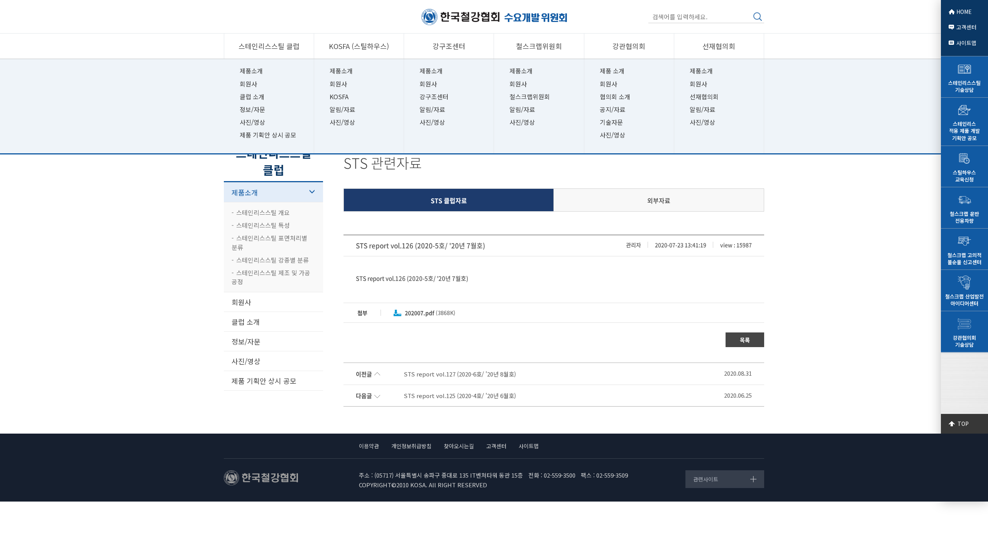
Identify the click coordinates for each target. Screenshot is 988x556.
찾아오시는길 (459, 446)
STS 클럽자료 (449, 200)
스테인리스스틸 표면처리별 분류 (269, 242)
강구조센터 (434, 96)
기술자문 (611, 122)
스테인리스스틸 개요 (263, 212)
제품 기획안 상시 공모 (268, 134)
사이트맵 (966, 43)
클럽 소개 (252, 96)
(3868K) (430, 313)
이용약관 (369, 446)
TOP (963, 423)
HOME (964, 11)
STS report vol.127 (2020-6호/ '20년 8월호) (460, 374)
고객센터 (966, 27)
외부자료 (658, 200)
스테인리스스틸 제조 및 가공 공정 (271, 277)
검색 (757, 16)
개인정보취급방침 (411, 446)
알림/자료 (342, 109)
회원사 (248, 83)
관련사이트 (705, 479)
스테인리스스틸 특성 (263, 225)
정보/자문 (252, 109)
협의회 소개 (615, 96)
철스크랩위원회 (529, 96)
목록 (745, 340)
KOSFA (339, 96)
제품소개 (251, 70)
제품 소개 (612, 70)
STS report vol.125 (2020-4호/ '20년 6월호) (461, 395)
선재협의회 (704, 96)
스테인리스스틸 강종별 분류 (272, 259)
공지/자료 (612, 109)
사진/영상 (252, 122)
